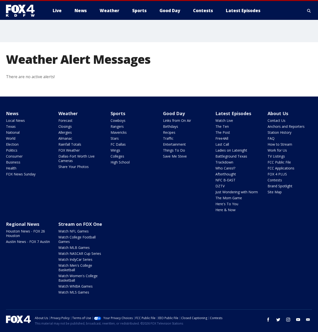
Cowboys (118, 120)
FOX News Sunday (21, 174)
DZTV (220, 186)
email (308, 320)
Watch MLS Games (73, 292)
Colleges (117, 156)
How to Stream (280, 144)
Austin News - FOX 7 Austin (28, 241)
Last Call (222, 144)
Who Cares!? (225, 168)
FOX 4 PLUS (277, 174)
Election (12, 144)
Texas (11, 126)
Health (11, 168)
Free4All (221, 138)
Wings (115, 150)
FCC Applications (281, 168)
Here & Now (225, 209)
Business (13, 162)
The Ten (222, 126)
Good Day (174, 113)
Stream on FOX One (80, 224)
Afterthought (225, 174)
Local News (15, 120)
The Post (222, 132)
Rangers (117, 126)
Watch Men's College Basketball (75, 267)
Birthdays (170, 126)
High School (120, 162)
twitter (278, 320)
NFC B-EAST (225, 180)
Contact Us (276, 120)
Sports (118, 113)
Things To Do (174, 150)
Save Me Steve (175, 156)
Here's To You (226, 203)
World (10, 138)
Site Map (275, 192)
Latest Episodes (233, 113)
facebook (268, 320)
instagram (288, 320)
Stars (115, 138)
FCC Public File (279, 162)
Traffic (168, 138)
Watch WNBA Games (75, 286)
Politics (11, 150)
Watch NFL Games (73, 231)
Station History (279, 132)
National (13, 132)
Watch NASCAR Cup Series (79, 253)
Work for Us (277, 150)
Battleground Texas (231, 156)
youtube (298, 320)
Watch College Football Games (77, 239)
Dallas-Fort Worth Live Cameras (76, 158)
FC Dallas (118, 144)
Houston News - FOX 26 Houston (25, 233)
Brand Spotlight (280, 186)
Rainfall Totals (69, 144)
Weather (68, 113)
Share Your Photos (73, 166)
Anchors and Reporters (286, 126)
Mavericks (119, 132)
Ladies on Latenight (231, 150)
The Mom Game (228, 198)
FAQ (271, 138)
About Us (278, 113)
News (12, 113)
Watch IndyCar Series (75, 259)
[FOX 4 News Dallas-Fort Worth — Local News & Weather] (22, 11)
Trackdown (224, 162)
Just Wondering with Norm (236, 192)
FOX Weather (69, 150)
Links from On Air (177, 120)
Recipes (169, 132)
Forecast (65, 120)
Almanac (65, 138)
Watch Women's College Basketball (78, 278)
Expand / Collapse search (309, 10)
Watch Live (224, 120)
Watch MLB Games (74, 247)
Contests (275, 180)
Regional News (22, 224)
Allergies (65, 132)
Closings (65, 126)
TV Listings (276, 156)
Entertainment (174, 144)
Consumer (14, 156)
